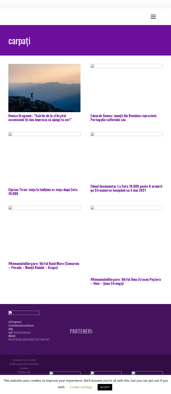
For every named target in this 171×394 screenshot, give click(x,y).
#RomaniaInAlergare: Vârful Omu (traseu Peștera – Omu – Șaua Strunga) (126, 281)
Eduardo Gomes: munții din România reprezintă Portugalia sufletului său (123, 117)
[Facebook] (141, 4)
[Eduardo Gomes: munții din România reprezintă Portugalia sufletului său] (127, 88)
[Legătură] (30, 348)
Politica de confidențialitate (24, 374)
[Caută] (163, 17)
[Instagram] (149, 4)
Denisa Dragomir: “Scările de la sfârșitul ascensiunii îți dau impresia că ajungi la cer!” (40, 117)
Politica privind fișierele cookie (24, 366)
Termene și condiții (24, 360)
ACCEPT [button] (105, 387)
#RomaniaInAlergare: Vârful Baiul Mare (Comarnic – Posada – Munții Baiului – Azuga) (43, 265)
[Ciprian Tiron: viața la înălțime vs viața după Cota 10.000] (44, 159)
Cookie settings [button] (81, 387)
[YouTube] (157, 4)
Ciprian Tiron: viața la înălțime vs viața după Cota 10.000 (42, 191)
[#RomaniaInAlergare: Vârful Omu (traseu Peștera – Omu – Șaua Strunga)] (127, 241)
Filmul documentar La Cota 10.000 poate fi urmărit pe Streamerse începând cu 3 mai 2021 (126, 188)
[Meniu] (153, 16)
